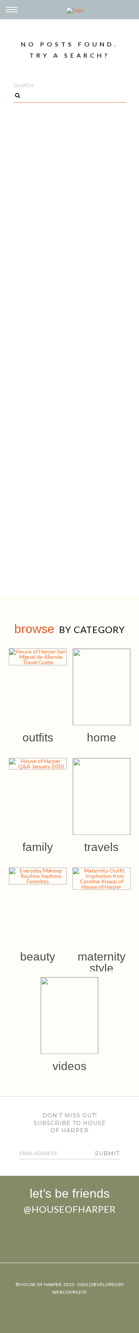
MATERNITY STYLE (101, 962)
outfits (37, 737)
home (101, 737)
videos (69, 1066)
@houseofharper (70, 1209)
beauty (37, 956)
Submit (107, 1153)
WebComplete (69, 1292)
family (37, 847)
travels (101, 847)
